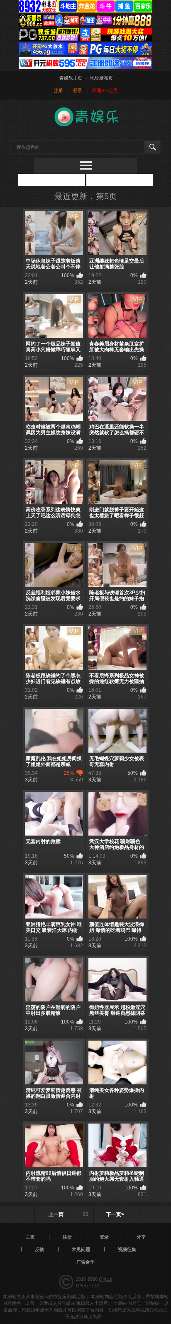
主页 (30, 1236)
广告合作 (85, 1261)
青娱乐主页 (70, 77)
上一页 (56, 1214)
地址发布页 (101, 77)
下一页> (115, 1214)
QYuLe (105, 1278)
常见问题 (81, 1249)
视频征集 (127, 1249)
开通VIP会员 (104, 90)
